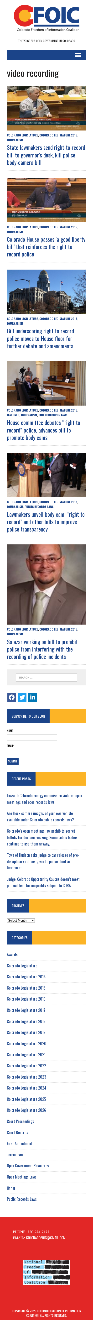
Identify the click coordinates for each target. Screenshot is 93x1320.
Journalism (15, 140)
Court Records (17, 1132)
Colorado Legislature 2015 (58, 135)
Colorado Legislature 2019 (26, 1032)
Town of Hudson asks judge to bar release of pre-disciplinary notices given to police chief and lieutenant (43, 861)
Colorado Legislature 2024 (26, 1088)
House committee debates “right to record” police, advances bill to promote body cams (43, 429)
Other (11, 1188)
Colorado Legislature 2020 (26, 1043)
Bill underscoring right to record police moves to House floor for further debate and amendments (40, 338)
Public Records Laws (52, 415)
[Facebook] (11, 697)
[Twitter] (22, 697)
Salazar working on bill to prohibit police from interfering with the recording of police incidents (42, 649)
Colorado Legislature (22, 135)
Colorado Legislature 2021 (26, 1054)
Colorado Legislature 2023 (26, 1077)
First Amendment (19, 1143)
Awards (12, 954)
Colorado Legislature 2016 (26, 999)
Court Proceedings (20, 1121)
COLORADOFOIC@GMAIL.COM (46, 1237)
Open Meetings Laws (21, 1177)
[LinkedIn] (32, 697)
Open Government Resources (28, 1166)
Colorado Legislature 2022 (26, 1066)
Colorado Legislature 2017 (26, 1010)
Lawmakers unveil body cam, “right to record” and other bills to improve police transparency (46, 521)
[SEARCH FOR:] (46, 677)
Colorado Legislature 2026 (26, 1110)
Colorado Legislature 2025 (26, 1099)
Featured (13, 415)
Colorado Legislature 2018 (26, 1021)
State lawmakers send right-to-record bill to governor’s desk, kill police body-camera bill (46, 154)
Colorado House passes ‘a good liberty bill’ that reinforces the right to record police (46, 246)
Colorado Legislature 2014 (26, 977)
